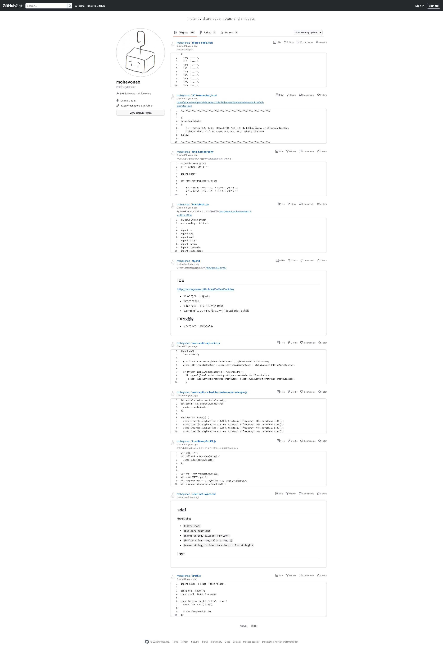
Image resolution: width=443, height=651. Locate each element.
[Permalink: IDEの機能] (175, 319)
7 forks (290, 42)
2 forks (294, 260)
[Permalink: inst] (175, 553)
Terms (175, 641)
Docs (227, 641)
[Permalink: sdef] (175, 509)
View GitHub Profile (141, 112)
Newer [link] (243, 625)
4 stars (323, 204)
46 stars (322, 42)
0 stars (323, 493)
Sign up (434, 5)
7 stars (323, 260)
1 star (324, 342)
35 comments (306, 42)
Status (205, 641)
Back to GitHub (96, 5)
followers (128, 93)
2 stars (323, 95)
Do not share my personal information (280, 641)
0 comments (308, 95)
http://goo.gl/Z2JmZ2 (216, 267)
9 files (282, 260)
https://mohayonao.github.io (136, 105)
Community (216, 641)
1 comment (308, 260)
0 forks (292, 95)
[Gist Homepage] (13, 6)
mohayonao (183, 42)
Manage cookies (251, 641)
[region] (248, 70)
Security (195, 641)
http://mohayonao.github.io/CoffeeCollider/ (205, 289)
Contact (237, 641)
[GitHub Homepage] (147, 642)
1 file (278, 42)
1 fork (293, 204)
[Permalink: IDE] (175, 280)
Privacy (184, 641)
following (144, 93)
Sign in (419, 5)
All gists (80, 5)
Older (254, 625)
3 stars (323, 151)
